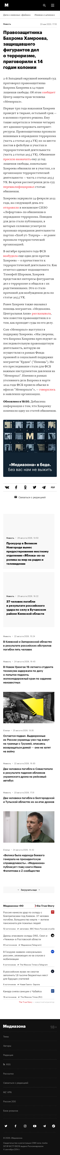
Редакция (8, 1054)
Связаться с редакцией (32, 497)
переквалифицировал (18, 187)
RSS (8, 1064)
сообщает (49, 92)
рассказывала (41, 313)
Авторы (7, 1045)
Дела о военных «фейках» (17, 14)
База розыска (10, 1110)
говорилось (47, 389)
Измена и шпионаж (45, 14)
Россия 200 (9, 1101)
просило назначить (17, 159)
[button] (52, 5)
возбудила (10, 256)
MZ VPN (7, 1092)
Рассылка (8, 1073)
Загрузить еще (29, 889)
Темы (6, 1036)
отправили (11, 207)
